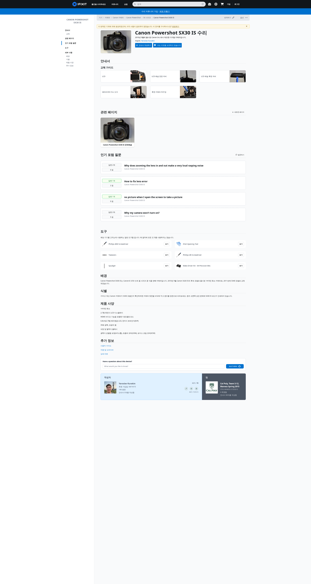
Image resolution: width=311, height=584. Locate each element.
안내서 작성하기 (145, 45)
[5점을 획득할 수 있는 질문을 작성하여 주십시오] (191, 389)
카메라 (107, 17)
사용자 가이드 (106, 346)
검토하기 (175, 26)
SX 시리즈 (147, 17)
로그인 (237, 4)
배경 (68, 56)
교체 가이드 (107, 67)
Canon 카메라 (118, 17)
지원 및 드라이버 (107, 350)
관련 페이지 (69, 38)
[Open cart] (222, 4)
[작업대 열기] (209, 4)
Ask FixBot (233, 366)
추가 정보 (69, 65)
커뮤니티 (115, 4)
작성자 (107, 377)
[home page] (79, 4)
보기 (166, 244)
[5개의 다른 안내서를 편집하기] (186, 389)
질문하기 (241, 155)
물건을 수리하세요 (99, 4)
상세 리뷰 (104, 354)
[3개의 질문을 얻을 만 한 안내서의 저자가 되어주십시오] (196, 389)
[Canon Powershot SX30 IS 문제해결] (117, 130)
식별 (68, 59)
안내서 (67, 30)
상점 (126, 4)
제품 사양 (69, 62)
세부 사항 (68, 52)
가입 (228, 4)
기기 (100, 17)
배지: (195, 383)
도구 (66, 48)
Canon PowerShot (133, 17)
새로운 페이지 (239, 112)
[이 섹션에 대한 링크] (99, 276)
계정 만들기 (165, 11)
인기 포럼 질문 (70, 43)
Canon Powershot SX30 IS (77, 21)
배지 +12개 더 (193, 392)
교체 (68, 34)
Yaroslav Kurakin (148, 41)
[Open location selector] (215, 4)
